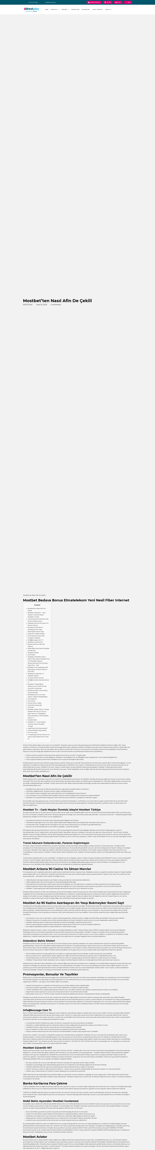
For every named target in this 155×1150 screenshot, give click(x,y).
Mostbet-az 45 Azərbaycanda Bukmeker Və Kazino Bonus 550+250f (38, 669)
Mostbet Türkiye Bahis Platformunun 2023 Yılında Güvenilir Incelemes (37, 686)
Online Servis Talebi (34, 703)
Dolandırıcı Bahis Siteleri (36, 634)
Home (46, 9)
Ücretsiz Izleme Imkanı (36, 678)
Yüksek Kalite (32, 720)
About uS (108, 9)
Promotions (75, 9)
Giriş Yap (31, 707)
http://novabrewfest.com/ (32, 785)
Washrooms (86, 9)
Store (109, 2)
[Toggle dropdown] (58, 9)
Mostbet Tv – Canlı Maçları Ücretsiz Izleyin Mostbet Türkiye (37, 724)
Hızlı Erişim (31, 655)
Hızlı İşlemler (32, 699)
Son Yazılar (31, 701)
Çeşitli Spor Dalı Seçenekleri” (38, 728)
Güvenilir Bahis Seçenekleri (37, 730)
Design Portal (95, 2)
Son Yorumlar (32, 732)
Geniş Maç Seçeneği (35, 705)
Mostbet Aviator (33, 652)
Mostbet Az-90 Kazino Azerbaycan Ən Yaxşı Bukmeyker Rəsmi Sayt (36, 629)
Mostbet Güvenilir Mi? (35, 642)
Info (129, 2)
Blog (119, 2)
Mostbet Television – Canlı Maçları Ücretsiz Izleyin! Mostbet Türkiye (37, 615)
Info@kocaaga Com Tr (35, 640)
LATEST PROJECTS (97, 9)
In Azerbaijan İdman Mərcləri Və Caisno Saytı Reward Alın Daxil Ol (39, 737)
